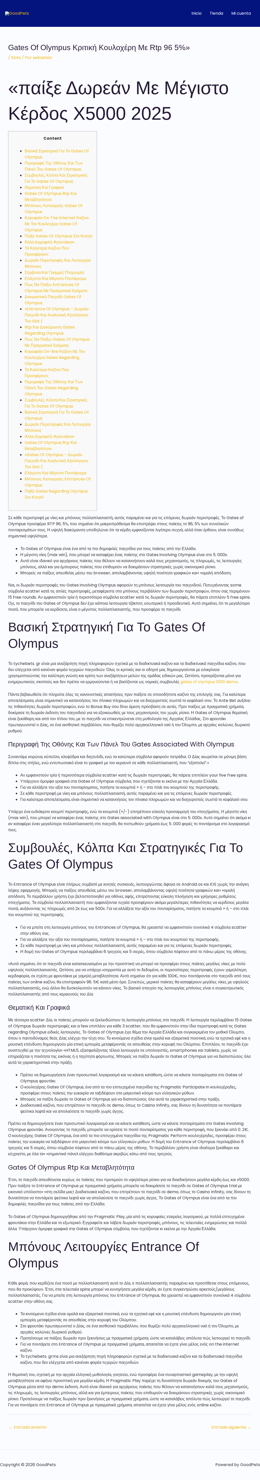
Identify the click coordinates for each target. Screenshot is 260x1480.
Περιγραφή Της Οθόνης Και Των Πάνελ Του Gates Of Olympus (54, 166)
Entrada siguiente (231, 1427)
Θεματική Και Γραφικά (44, 187)
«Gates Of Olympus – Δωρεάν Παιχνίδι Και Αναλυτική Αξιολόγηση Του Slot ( (56, 461)
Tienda (216, 13)
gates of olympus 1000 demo (209, 682)
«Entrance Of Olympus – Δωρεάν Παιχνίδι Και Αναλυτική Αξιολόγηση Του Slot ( (57, 315)
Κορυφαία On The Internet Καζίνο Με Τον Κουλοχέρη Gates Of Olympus (57, 224)
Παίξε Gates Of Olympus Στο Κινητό (58, 236)
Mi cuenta (241, 13)
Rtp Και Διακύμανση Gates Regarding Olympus (50, 330)
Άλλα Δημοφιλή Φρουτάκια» (49, 242)
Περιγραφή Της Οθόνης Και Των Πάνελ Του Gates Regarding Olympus (54, 388)
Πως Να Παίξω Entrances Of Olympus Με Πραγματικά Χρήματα (56, 288)
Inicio (196, 13)
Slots (16, 57)
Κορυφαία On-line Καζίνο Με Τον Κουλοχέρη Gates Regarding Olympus (55, 358)
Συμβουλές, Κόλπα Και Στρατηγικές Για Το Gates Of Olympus (56, 178)
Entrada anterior (28, 1427)
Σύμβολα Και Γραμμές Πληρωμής (55, 272)
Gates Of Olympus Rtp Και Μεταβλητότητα (51, 196)
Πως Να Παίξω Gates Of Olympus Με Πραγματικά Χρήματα (57, 342)
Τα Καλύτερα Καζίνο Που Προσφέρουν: (47, 251)
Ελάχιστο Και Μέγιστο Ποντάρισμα (55, 278)
